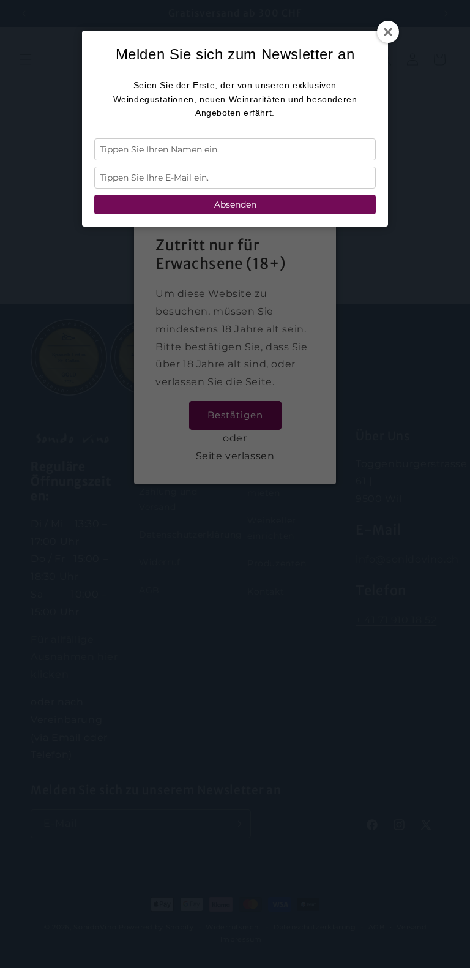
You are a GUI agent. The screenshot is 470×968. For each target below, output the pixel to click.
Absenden (235, 204)
